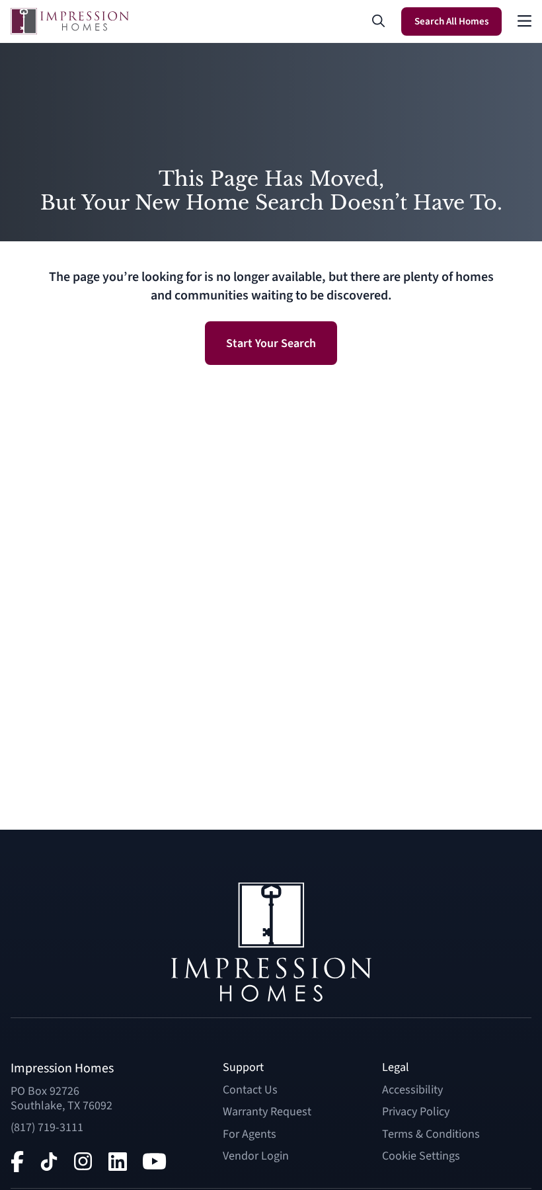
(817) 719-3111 (47, 1127)
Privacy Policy (415, 1111)
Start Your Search (271, 343)
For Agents (249, 1134)
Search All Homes (451, 21)
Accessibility (412, 1090)
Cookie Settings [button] (421, 1156)
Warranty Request (267, 1111)
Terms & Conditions (431, 1134)
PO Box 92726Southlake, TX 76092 (61, 1098)
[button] (379, 21)
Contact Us (250, 1090)
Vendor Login (256, 1156)
